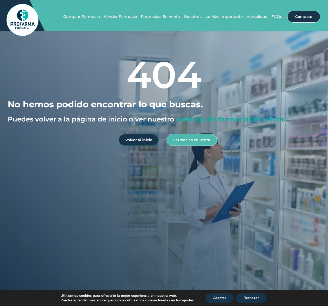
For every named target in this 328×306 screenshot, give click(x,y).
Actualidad (257, 16)
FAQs (276, 16)
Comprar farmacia (81, 16)
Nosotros (193, 16)
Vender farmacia (120, 16)
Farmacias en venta (160, 16)
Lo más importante (224, 16)
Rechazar (251, 297)
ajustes (188, 300)
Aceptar (219, 297)
